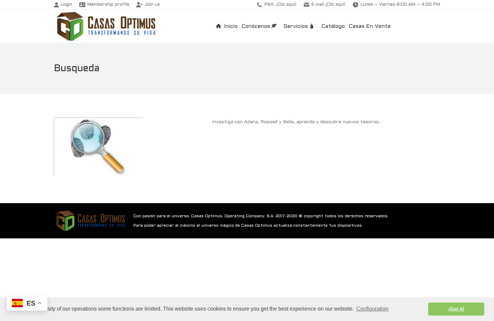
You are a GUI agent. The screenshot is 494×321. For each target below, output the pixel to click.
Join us (152, 5)
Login (66, 5)
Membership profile (108, 5)
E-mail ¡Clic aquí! (328, 5)
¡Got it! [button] (456, 309)
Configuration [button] (372, 309)
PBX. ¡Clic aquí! (280, 5)
